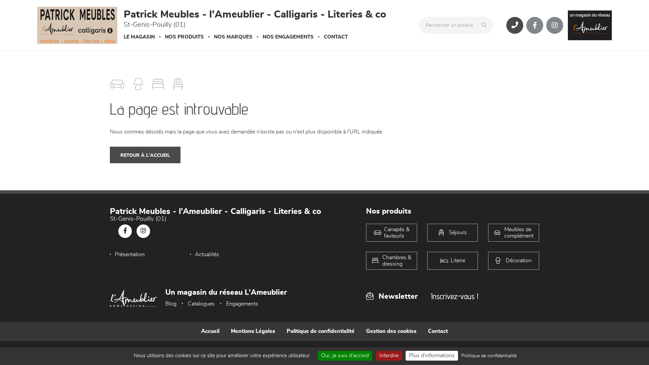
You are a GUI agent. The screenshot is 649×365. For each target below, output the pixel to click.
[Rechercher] (485, 25)
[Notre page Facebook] (534, 25)
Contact (336, 37)
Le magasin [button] (139, 37)
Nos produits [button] (184, 37)
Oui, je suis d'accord (345, 355)
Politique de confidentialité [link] (488, 356)
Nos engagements (288, 37)
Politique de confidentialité (321, 331)
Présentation (130, 254)
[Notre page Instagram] (554, 25)
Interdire (389, 355)
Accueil (210, 331)
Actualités (207, 254)
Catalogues (201, 304)
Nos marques (233, 37)
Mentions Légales (253, 331)
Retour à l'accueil (145, 155)
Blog (170, 304)
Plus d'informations (432, 355)
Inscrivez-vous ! (454, 296)
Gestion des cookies (391, 331)
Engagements (242, 304)
